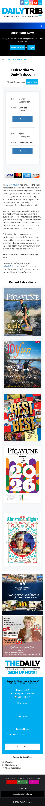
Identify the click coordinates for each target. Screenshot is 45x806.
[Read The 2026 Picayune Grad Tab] (22, 474)
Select (22, 119)
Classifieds (30, 778)
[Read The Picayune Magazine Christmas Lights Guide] (22, 539)
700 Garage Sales (10, 768)
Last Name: (23, 716)
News (7, 778)
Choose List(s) (22, 690)
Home (4, 60)
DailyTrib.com (13, 184)
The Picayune (33, 782)
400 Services (7, 762)
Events (38, 778)
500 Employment (9, 765)
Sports (13, 778)
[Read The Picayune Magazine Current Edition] (22, 312)
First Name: (22, 703)
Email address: (22, 729)
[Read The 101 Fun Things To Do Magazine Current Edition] (22, 364)
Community (21, 778)
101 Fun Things (22, 782)
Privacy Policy (22, 788)
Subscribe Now (17, 47)
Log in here (32, 82)
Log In (31, 47)
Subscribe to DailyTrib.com (22, 794)
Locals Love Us (11, 782)
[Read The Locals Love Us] (22, 417)
